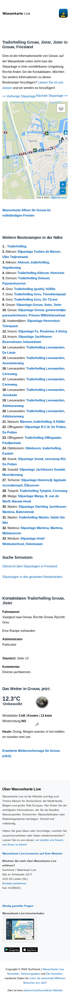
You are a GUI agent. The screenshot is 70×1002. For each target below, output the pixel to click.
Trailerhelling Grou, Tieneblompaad (40, 294)
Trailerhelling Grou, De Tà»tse (36, 299)
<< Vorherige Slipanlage (19, 96)
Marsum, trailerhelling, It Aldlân (42, 421)
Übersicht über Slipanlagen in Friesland (29, 566)
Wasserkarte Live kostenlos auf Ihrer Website (32, 853)
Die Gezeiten (54, 973)
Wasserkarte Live (53, 969)
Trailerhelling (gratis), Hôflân (34, 289)
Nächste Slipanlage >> (52, 95)
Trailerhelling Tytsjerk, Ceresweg (43, 490)
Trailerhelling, (17, 246)
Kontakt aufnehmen (14, 883)
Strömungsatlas (30, 973)
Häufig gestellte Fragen (17, 905)
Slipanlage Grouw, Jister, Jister (38, 304)
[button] (66, 183)
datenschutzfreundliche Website (43, 990)
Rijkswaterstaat (59, 197)
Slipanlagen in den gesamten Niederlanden (32, 576)
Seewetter (13, 973)
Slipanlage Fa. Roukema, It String (42, 331)
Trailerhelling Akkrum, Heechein (41, 273)
